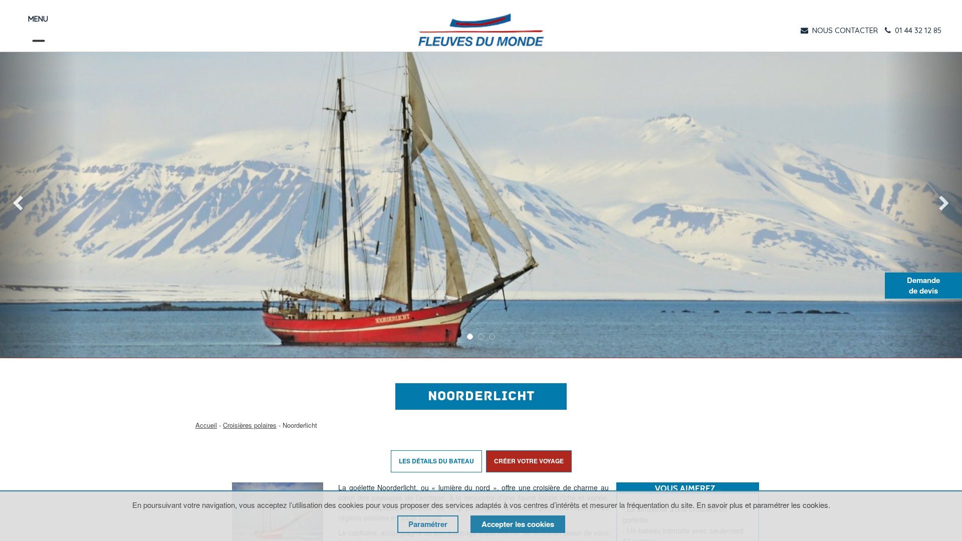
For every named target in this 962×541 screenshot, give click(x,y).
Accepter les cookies (518, 523)
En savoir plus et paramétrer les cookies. (763, 504)
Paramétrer (427, 523)
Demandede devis (923, 285)
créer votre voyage (529, 460)
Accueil (206, 425)
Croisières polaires (250, 425)
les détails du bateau (436, 460)
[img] (38, 205)
